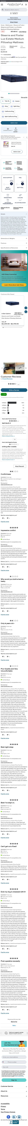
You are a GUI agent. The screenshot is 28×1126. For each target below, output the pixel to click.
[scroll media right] (25, 368)
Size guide (24, 97)
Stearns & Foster (19, 25)
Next (14, 1025)
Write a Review (14, 390)
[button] (26, 4)
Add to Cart (14, 123)
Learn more (3, 63)
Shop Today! (14, 22)
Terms (22, 1076)
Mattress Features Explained (18, 208)
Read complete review (7, 436)
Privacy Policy (17, 1076)
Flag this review (5, 521)
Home (2, 25)
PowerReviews (7, 379)
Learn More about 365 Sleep (14, 285)
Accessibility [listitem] (5, 1104)
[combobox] (14, 9)
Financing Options (7, 54)
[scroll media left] (2, 368)
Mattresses (9, 25)
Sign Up (14, 1080)
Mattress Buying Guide (5, 208)
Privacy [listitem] (3, 1106)
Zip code (15, 131)
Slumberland (10, 1120)
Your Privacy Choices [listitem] (8, 1112)
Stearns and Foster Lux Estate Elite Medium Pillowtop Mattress (11, 317)
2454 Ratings (22, 31)
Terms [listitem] (3, 1109)
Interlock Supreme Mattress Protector (16, 143)
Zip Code (14, 13)
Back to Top (14, 1021)
